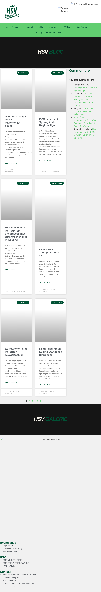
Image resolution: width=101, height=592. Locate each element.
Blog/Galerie (81, 27)
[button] (93, 585)
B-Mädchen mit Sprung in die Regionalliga (48, 122)
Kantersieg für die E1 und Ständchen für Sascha (50, 351)
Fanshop (38, 33)
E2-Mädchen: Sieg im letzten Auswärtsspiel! (16, 351)
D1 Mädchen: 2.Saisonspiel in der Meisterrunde (84, 111)
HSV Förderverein (53, 33)
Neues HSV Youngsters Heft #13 (49, 252)
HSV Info (66, 27)
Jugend (29, 27)
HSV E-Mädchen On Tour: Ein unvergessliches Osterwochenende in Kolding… (16, 233)
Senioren (16, 27)
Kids (41, 27)
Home (6, 27)
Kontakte (53, 27)
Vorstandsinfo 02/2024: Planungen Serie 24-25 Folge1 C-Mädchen (85, 123)
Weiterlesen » (11, 163)
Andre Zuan (79, 117)
